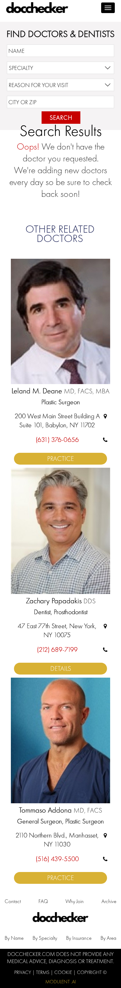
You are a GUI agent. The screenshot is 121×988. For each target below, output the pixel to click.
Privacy (23, 972)
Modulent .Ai (60, 981)
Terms (43, 972)
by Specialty (45, 938)
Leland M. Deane (60, 391)
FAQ (43, 901)
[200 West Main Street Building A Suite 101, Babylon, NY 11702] (105, 415)
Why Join (74, 901)
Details (60, 668)
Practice (60, 458)
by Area (108, 938)
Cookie (63, 972)
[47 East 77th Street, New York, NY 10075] (105, 625)
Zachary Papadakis (61, 601)
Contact (13, 901)
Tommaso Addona (60, 810)
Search (61, 118)
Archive (108, 901)
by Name (14, 938)
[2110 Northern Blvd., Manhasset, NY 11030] (105, 835)
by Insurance (79, 938)
